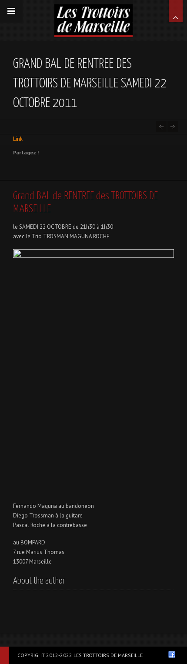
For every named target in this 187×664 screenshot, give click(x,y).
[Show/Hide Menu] (11, 11)
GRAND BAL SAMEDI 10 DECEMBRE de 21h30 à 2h (172, 126)
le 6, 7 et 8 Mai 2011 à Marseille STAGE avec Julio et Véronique (161, 126)
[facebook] (171, 654)
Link (18, 139)
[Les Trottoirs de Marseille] (93, 17)
